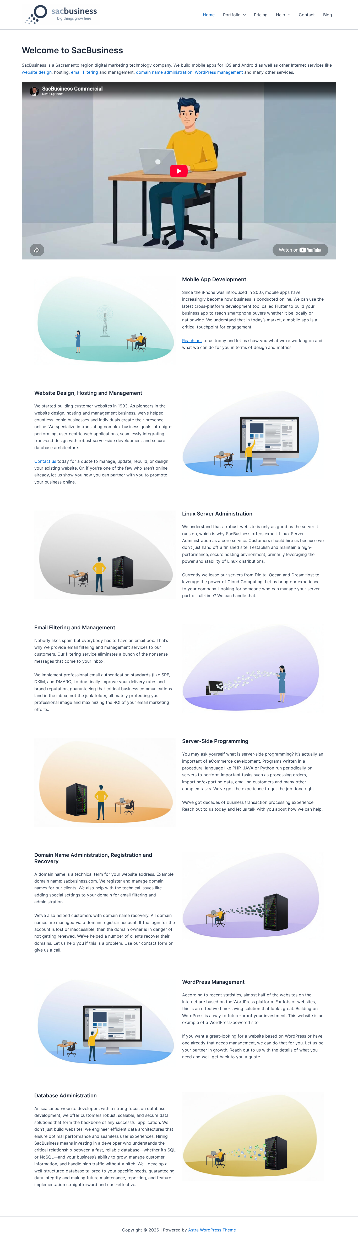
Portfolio (232, 14)
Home (209, 14)
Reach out (192, 340)
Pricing (261, 14)
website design (37, 72)
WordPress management (219, 72)
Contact (307, 14)
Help (280, 14)
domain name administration (164, 72)
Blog (327, 14)
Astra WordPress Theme (212, 1230)
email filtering (84, 72)
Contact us (45, 461)
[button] (243, 14)
